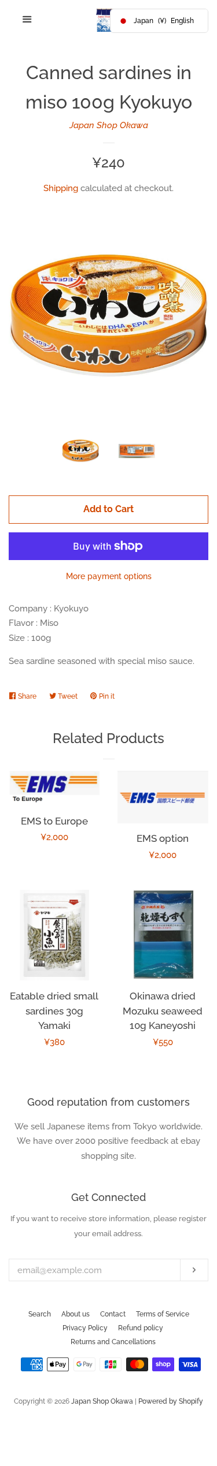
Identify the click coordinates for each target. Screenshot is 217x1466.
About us (75, 1314)
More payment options (109, 576)
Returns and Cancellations (113, 1342)
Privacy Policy (85, 1328)
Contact (113, 1314)
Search (39, 1314)
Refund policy (140, 1328)
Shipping (60, 188)
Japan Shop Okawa (108, 125)
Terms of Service (162, 1314)
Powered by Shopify (170, 1401)
